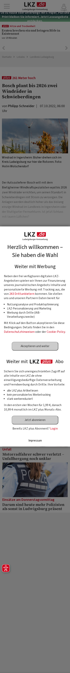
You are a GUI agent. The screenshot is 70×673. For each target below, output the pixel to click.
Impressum (35, 441)
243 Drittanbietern (21, 294)
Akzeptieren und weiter (35, 346)
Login (54, 428)
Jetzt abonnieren (35, 420)
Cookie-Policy (56, 332)
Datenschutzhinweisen (19, 332)
